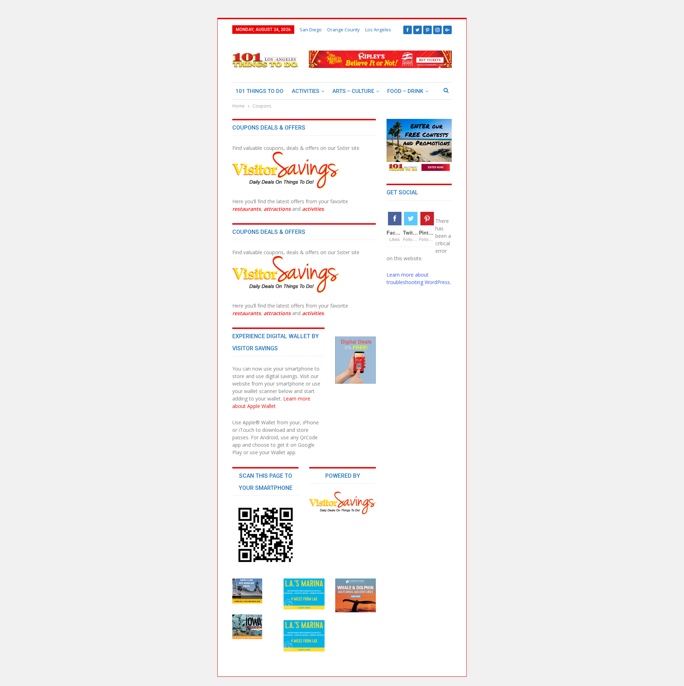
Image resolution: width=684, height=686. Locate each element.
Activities (305, 91)
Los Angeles (378, 29)
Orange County (343, 29)
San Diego (311, 29)
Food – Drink (405, 91)
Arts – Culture (353, 91)
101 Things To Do (259, 91)
